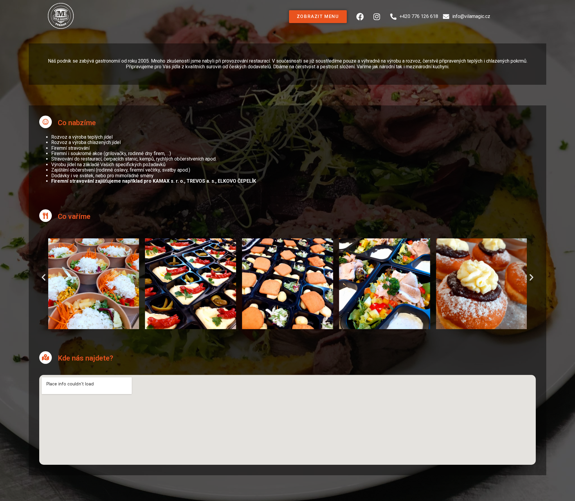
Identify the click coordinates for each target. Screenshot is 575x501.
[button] (43, 277)
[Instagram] (376, 16)
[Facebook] (360, 16)
